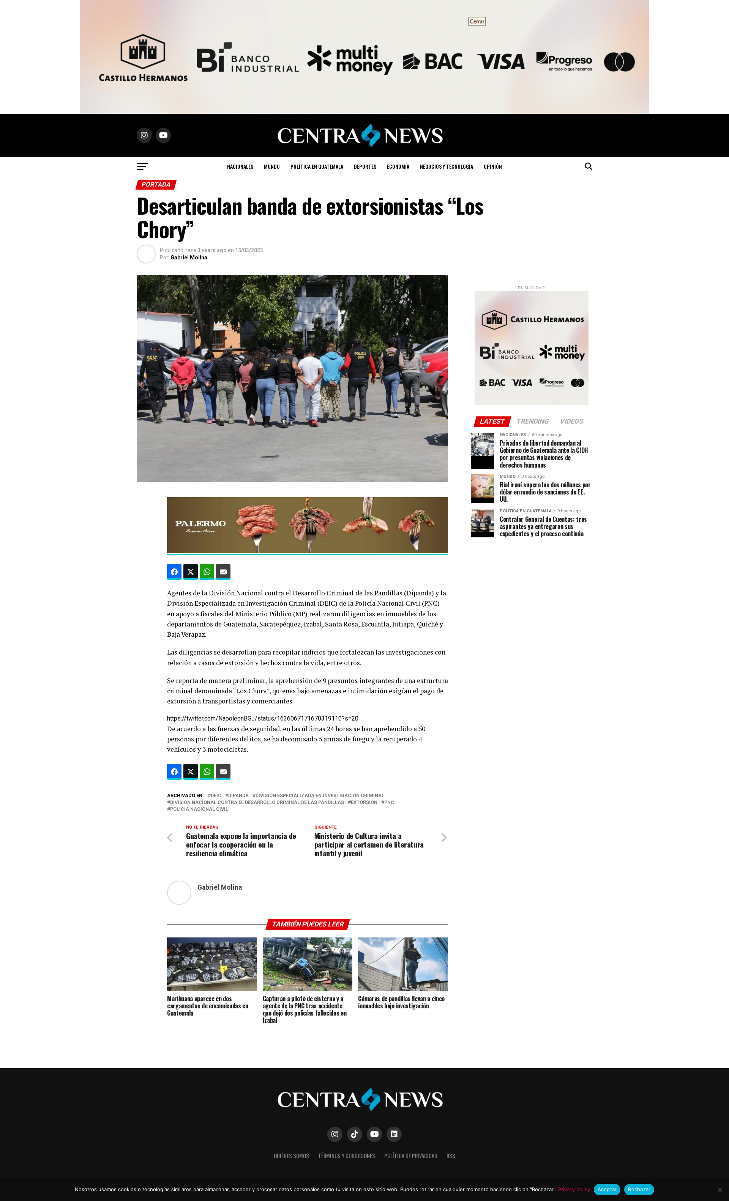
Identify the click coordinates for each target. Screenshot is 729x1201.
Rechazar (639, 1189)
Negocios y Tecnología (446, 166)
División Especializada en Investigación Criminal (320, 795)
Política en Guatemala (316, 166)
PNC (389, 802)
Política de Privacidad (410, 1156)
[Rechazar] (719, 1189)
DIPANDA (238, 795)
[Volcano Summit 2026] (352, 111)
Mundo (272, 166)
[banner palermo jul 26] (306, 551)
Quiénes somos (291, 1156)
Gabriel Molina (188, 257)
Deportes (365, 166)
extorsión (364, 802)
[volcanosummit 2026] (532, 403)
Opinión (493, 166)
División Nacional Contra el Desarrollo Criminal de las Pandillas (257, 802)
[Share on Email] (223, 572)
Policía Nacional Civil (199, 809)
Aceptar (607, 1189)
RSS (451, 1156)
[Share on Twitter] (190, 572)
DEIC (216, 795)
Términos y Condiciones (346, 1156)
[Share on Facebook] (174, 572)
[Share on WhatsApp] (207, 572)
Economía (398, 166)
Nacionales (240, 166)
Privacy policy (574, 1189)
